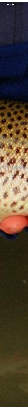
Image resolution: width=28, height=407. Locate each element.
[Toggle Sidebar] (27, 1)
